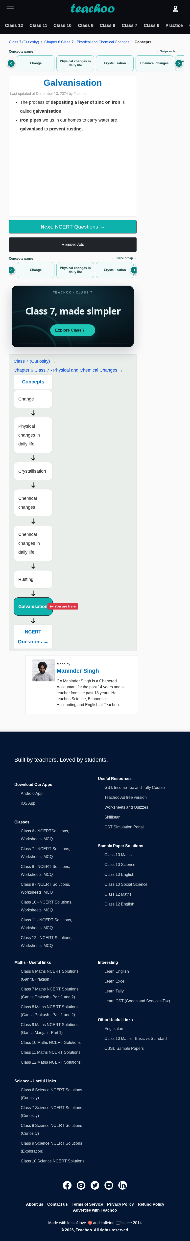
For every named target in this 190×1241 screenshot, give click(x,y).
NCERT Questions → (33, 636)
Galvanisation (35, 606)
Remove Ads (73, 244)
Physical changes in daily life (29, 435)
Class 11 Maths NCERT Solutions (50, 1052)
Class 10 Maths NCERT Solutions (51, 1042)
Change (26, 399)
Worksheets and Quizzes (126, 807)
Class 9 (86, 25)
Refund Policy (151, 1204)
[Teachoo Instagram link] (82, 1185)
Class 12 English (119, 904)
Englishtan (113, 1029)
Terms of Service (87, 1204)
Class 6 (151, 25)
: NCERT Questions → (73, 227)
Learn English (116, 971)
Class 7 (129, 25)
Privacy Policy (120, 1204)
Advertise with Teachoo (95, 1210)
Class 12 (14, 25)
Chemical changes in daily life (29, 543)
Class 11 (38, 25)
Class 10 (62, 25)
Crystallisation (32, 471)
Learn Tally (114, 991)
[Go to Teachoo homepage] (92, 8)
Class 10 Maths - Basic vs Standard (135, 1038)
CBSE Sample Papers (124, 1048)
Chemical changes (27, 503)
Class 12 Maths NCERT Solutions (51, 1062)
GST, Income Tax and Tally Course (134, 787)
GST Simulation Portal (124, 827)
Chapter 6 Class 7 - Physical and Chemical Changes (86, 42)
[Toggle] (12, 8)
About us (34, 1204)
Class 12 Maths (118, 894)
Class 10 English (119, 874)
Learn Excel (114, 981)
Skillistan (112, 817)
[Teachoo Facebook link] (68, 1185)
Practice (174, 25)
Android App (32, 793)
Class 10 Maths (118, 855)
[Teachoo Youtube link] (109, 1185)
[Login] (175, 9)
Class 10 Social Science (125, 884)
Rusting (25, 579)
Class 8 (107, 25)
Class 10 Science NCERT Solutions (52, 1161)
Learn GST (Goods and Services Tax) (137, 1001)
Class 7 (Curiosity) (24, 42)
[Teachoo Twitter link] (95, 1185)
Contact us (57, 1204)
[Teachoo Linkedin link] (122, 1185)
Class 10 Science (119, 864)
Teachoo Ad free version (125, 797)
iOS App (28, 803)
